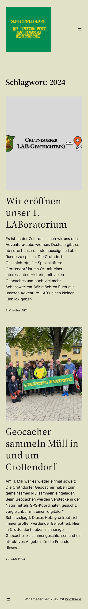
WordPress (73, 599)
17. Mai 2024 (15, 559)
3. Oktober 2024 (17, 310)
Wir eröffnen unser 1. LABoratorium (36, 212)
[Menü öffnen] (79, 29)
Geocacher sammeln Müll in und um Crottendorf (42, 449)
